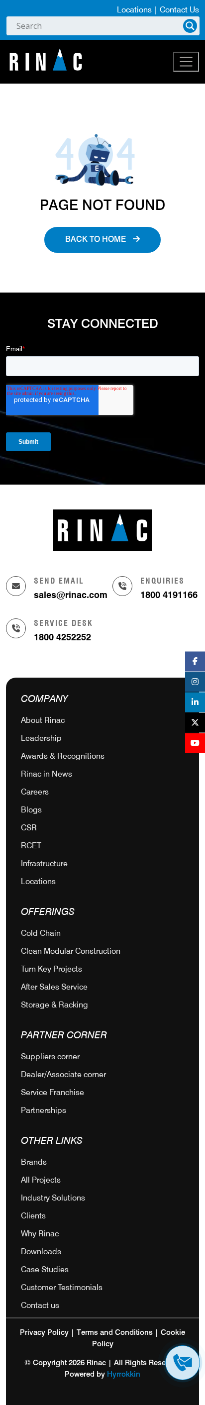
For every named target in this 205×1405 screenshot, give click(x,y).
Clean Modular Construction (70, 951)
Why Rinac (40, 1233)
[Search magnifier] (190, 26)
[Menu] (186, 62)
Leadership (41, 738)
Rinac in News (46, 774)
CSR (29, 827)
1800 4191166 (169, 595)
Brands (34, 1162)
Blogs (31, 809)
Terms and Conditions (115, 1332)
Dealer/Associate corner (63, 1074)
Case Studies (45, 1269)
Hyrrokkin (123, 1374)
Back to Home (96, 240)
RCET (31, 845)
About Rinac (43, 720)
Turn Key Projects (51, 969)
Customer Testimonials (61, 1287)
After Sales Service (54, 987)
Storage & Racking (54, 1004)
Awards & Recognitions (62, 756)
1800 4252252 (62, 637)
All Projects (41, 1180)
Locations (134, 9)
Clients (33, 1215)
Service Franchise (52, 1092)
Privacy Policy (44, 1332)
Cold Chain (41, 933)
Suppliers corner (50, 1056)
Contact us (40, 1305)
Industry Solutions (53, 1198)
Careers (35, 792)
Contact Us (179, 9)
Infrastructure (44, 863)
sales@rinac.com (70, 595)
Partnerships (43, 1110)
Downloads (41, 1251)
